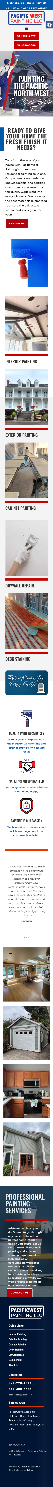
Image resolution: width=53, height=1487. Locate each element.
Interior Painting (17, 1334)
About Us (13, 1365)
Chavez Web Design (29, 1466)
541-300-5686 (26, 45)
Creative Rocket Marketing (21, 1470)
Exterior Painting (18, 1339)
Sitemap (17, 1454)
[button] (49, 24)
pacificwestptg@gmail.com (20, 1394)
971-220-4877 (26, 36)
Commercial (15, 1360)
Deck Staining (16, 1349)
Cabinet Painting (18, 1344)
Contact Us (17, 223)
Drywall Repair (16, 1354)
